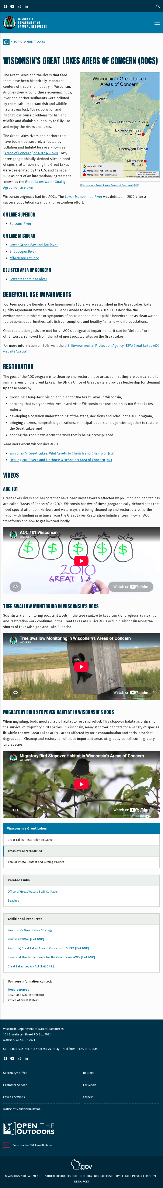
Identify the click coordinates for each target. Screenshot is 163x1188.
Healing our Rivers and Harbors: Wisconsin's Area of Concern (61, 460)
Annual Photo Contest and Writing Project (36, 862)
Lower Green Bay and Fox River (34, 245)
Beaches (13, 900)
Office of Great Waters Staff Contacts (33, 891)
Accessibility (110, 1176)
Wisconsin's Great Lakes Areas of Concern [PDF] (109, 185)
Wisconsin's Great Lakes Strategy (30, 930)
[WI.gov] (81, 1165)
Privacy (137, 1176)
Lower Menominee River (83, 197)
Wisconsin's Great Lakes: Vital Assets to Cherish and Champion (62, 453)
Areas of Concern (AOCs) (25, 851)
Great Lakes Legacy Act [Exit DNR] (31, 966)
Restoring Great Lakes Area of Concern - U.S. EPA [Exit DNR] (48, 948)
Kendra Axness (18, 989)
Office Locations (14, 1097)
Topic (18, 42)
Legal (126, 1176)
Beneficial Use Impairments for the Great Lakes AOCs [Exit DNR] (51, 957)
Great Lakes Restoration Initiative (30, 840)
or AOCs (31, 153)
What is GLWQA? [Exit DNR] (26, 939)
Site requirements (86, 1176)
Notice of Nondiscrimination (22, 1109)
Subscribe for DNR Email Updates (32, 1145)
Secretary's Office (15, 1073)
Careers (88, 1097)
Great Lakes (36, 42)
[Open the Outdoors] (28, 1129)
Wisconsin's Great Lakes (27, 828)
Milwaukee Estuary (24, 258)
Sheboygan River (23, 251)
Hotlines (88, 1073)
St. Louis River (20, 224)
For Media (89, 1085)
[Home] (25, 22)
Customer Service (15, 1085)
